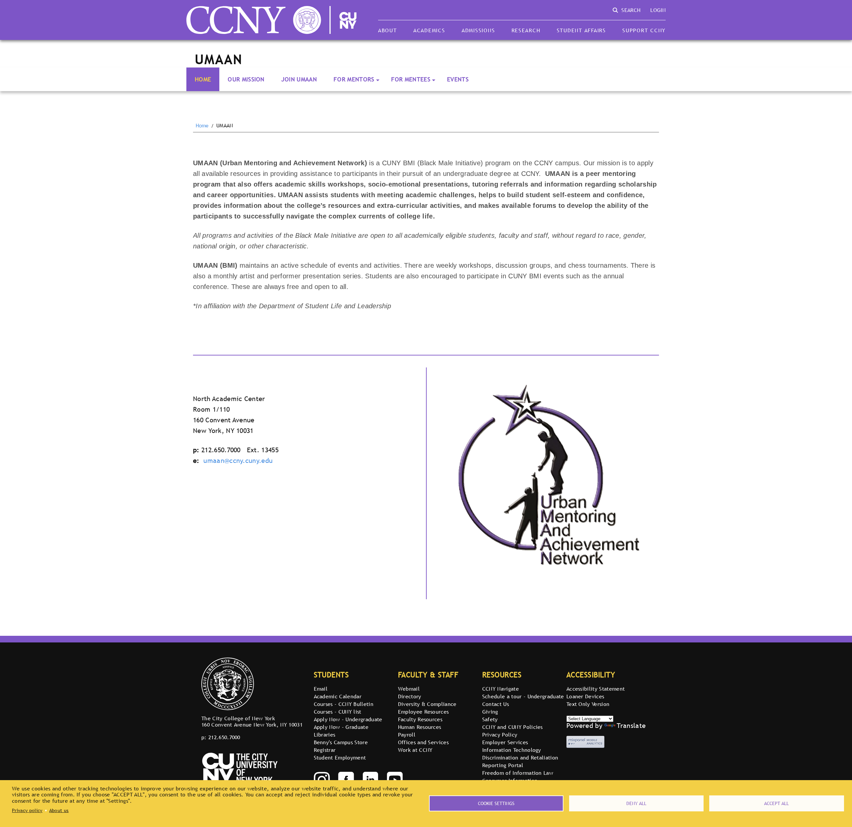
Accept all (776, 803)
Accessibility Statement (595, 688)
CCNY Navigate (500, 688)
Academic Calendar (337, 696)
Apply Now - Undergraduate (348, 719)
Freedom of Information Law (517, 772)
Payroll (406, 734)
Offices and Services (423, 742)
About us (59, 810)
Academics (429, 30)
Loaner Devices (585, 696)
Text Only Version (587, 704)
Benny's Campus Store (341, 742)
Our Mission (246, 79)
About (387, 30)
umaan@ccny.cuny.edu (238, 460)
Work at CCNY (415, 750)
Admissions (478, 30)
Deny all (636, 803)
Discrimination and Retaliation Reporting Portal (520, 761)
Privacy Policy (499, 734)
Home (203, 79)
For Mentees (411, 79)
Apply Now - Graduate (341, 727)
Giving (490, 711)
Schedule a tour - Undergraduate (523, 696)
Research (526, 30)
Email (321, 688)
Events (458, 79)
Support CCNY (644, 30)
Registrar (325, 750)
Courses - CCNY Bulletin (343, 704)
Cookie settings (496, 803)
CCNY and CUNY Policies (512, 727)
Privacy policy (27, 810)
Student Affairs (581, 30)
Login (658, 10)
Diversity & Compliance (427, 704)
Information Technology (511, 750)
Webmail (409, 688)
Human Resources (419, 727)
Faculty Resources (420, 719)
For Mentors (353, 79)
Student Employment (340, 757)
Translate (631, 725)
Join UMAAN (299, 79)
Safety (490, 719)
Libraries (324, 734)
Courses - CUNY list (337, 711)
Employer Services (505, 742)
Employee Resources (423, 711)
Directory (409, 696)
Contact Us (495, 704)
